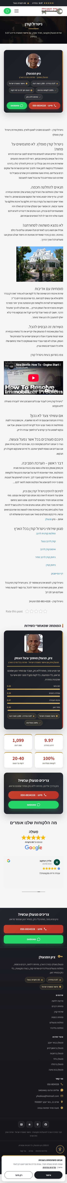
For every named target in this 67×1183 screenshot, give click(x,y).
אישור (48, 1175)
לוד (58, 116)
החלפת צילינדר (53, 75)
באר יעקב (55, 92)
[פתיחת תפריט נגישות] (60, 1149)
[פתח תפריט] (16, 11)
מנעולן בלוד (58, 1058)
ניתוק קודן (51, 565)
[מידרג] (29, 1124)
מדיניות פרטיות (41, 1151)
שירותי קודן (54, 51)
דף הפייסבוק (57, 573)
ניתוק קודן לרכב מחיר (45, 557)
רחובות (56, 108)
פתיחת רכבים (54, 43)
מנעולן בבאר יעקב (55, 1042)
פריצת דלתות (54, 35)
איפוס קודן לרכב (48, 549)
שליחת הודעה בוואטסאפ (48, 1090)
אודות (31, 1151)
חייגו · (31, 795)
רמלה (57, 124)
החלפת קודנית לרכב (46, 533)
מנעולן (48, 519)
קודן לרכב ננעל (48, 541)
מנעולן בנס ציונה (56, 1069)
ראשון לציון (55, 100)
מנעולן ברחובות (56, 1053)
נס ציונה (56, 132)
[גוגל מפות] (37, 1124)
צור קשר (23, 1151)
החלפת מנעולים (52, 67)
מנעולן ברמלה (57, 1064)
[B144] (21, 1124)
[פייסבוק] (46, 1124)
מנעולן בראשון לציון (55, 1048)
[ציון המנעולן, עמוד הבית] (52, 11)
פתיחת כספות (53, 59)
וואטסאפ (31, 804)
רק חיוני (18, 1175)
